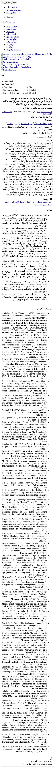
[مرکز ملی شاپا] (8, 69)
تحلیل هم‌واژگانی (22, 202)
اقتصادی (10, 31)
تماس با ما (11, 12)
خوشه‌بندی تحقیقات (43, 205)
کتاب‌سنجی (9, 202)
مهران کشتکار (25, 123)
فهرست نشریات (13, 10)
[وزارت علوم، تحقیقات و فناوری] (16, 57)
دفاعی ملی (11, 42)
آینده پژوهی (11, 29)
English (9, 17)
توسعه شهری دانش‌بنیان (41, 202)
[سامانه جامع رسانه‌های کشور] (15, 64)
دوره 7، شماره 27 (44, 111)
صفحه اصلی (11, 7)
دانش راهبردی (12, 37)
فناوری (9, 47)
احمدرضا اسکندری (43, 123)
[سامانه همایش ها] (9, 62)
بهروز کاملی (12, 123)
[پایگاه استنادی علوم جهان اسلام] (16, 67)
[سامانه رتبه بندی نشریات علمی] (16, 59)
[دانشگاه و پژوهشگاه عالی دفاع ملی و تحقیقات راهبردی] (26, 54)
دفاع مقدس (11, 39)
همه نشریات (11, 26)
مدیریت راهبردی (13, 49)
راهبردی (10, 44)
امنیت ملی (11, 34)
